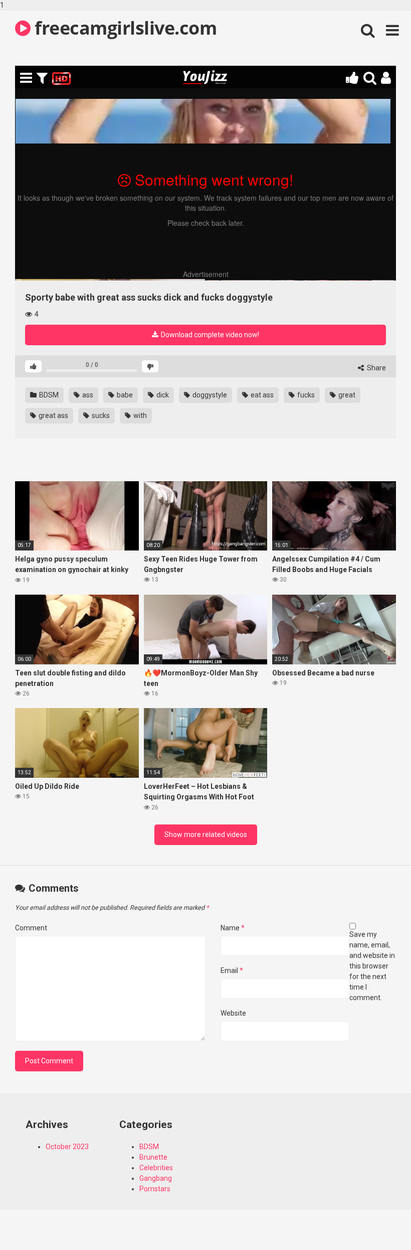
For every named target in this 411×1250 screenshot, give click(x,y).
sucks (100, 415)
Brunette (153, 1157)
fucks (305, 395)
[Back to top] (377, 1221)
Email (232, 970)
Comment (31, 928)
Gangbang (155, 1178)
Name (233, 928)
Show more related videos (205, 834)
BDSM (48, 395)
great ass (52, 415)
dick (162, 395)
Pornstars (154, 1189)
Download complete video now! (209, 335)
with (139, 415)
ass (87, 395)
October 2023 (67, 1147)
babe (124, 395)
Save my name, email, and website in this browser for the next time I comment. (372, 966)
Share (375, 368)
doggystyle (209, 395)
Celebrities (156, 1168)
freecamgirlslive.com (124, 28)
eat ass (261, 395)
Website (233, 1013)
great (346, 395)
